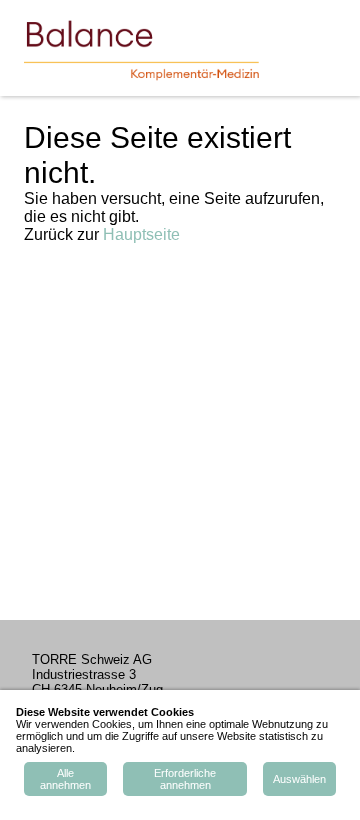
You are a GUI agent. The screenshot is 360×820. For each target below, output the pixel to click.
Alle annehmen (65, 779)
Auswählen (299, 779)
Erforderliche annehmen (185, 779)
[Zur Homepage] (155, 48)
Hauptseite (141, 234)
